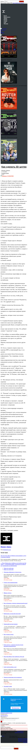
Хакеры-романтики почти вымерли (13, 677)
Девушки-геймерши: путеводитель (12, 572)
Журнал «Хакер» (5, 170)
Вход (26, 2)
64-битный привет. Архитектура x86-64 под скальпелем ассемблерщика (13, 565)
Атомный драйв (8, 686)
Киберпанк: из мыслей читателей (12, 613)
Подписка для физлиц (22, 738)
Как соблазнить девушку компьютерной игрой (15, 603)
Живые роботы (7, 593)
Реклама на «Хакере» (22, 741)
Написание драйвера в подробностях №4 (13, 563)
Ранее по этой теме (8, 569)
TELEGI (5, 549)
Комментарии (5, 173)
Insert (16, 748)
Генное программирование (10, 582)
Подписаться (15, 708)
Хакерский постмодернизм (11, 624)
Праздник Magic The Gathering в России (14, 656)
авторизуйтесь (4, 715)
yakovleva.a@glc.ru (19, 732)
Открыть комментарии (6, 713)
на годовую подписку (18, 3)
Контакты (25, 742)
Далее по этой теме (9, 568)
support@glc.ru (20, 731)
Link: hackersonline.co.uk (10, 667)
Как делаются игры (8, 634)
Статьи (9, 549)
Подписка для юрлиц (22, 739)
